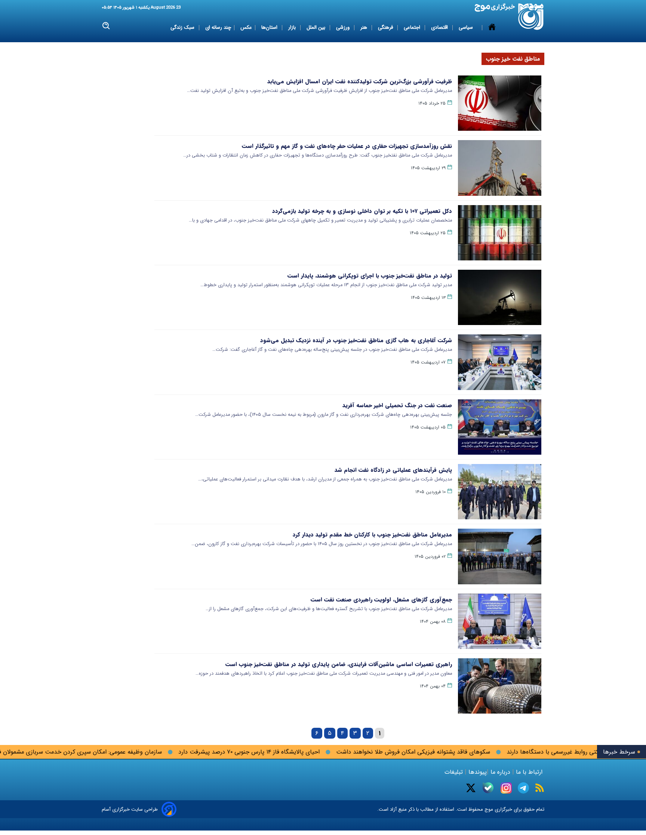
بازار (292, 27)
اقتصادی (440, 27)
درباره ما (500, 772)
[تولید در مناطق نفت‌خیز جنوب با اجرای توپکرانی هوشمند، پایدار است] (499, 297)
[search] (106, 26)
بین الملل (317, 27)
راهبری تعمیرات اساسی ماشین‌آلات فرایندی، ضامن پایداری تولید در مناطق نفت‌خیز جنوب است (338, 664)
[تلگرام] (523, 788)
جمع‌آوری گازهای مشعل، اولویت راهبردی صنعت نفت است (381, 599)
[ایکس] (471, 788)
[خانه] (492, 27)
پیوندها (477, 772)
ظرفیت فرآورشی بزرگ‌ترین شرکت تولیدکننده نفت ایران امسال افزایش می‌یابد (359, 81)
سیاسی (466, 27)
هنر (364, 27)
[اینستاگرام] (506, 788)
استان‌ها (270, 27)
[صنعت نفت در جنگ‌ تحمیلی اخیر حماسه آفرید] (499, 427)
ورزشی (343, 27)
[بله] (488, 787)
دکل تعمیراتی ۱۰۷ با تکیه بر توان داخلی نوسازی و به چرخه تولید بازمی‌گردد (362, 211)
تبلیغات (454, 772)
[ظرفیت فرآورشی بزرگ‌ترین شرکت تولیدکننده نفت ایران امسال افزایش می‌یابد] (499, 103)
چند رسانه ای (218, 27)
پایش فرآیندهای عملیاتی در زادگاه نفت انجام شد (393, 470)
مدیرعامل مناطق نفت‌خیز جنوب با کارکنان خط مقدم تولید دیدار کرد (372, 534)
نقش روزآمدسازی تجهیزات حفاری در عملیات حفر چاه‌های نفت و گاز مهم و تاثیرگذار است (347, 146)
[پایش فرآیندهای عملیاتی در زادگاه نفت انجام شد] (499, 491)
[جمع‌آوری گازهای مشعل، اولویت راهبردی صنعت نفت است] (499, 621)
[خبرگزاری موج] (531, 17)
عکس (246, 27)
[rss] (539, 787)
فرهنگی (386, 27)
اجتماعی (413, 27)
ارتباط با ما (529, 772)
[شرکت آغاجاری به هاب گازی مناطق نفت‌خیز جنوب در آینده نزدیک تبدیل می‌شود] (499, 362)
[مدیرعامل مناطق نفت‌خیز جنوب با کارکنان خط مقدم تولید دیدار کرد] (499, 556)
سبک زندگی (183, 27)
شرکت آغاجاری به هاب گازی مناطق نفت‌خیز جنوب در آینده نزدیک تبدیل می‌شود (356, 340)
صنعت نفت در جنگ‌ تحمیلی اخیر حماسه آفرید (397, 405)
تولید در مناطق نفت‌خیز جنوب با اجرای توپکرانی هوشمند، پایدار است (369, 275)
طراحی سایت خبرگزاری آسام (130, 809)
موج (488, 809)
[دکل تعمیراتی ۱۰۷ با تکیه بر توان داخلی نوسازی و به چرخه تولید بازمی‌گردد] (499, 232)
